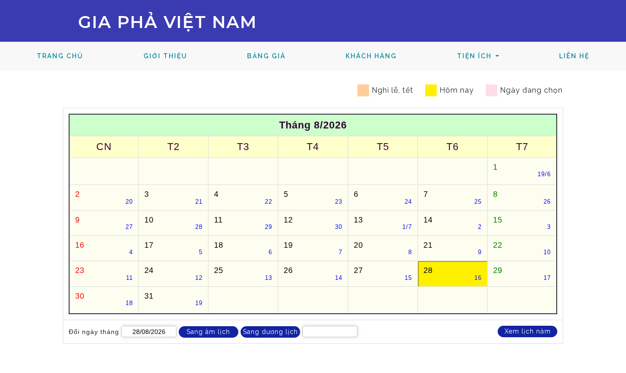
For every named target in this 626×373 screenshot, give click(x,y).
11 (243, 222)
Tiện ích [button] (475, 56)
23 (104, 273)
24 (173, 273)
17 (173, 248)
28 (452, 273)
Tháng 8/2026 (313, 125)
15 (522, 222)
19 (313, 248)
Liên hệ (574, 56)
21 (452, 248)
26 (313, 273)
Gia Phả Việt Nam (167, 21)
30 (104, 298)
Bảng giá (266, 56)
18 (243, 248)
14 (452, 222)
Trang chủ (74, 56)
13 (383, 222)
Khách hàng (371, 56)
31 (173, 298)
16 (104, 248)
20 (383, 248)
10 (173, 222)
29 (522, 273)
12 (313, 222)
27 (383, 273)
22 (522, 248)
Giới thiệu (165, 56)
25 (243, 273)
